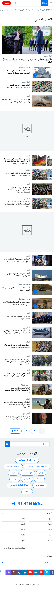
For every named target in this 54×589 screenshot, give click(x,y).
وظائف (27, 491)
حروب (13, 472)
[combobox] (27, 444)
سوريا (39, 479)
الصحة (23, 529)
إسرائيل (27, 479)
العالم (28, 170)
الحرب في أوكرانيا (13, 466)
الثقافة (23, 535)
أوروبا (50, 518)
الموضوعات (48, 512)
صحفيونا (49, 546)
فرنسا (15, 479)
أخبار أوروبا (48, 56)
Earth (23, 524)
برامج (23, 540)
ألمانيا (28, 96)
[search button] (7, 444)
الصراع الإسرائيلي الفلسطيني (23, 9)
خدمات (49, 556)
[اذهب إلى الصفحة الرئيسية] (44, 3)
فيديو (50, 540)
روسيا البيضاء (25, 385)
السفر (50, 535)
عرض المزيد (48, 563)
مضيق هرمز (40, 485)
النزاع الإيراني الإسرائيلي (43, 9)
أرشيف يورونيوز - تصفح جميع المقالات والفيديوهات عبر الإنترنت (14, 547)
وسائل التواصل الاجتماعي (19, 485)
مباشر (6, 3)
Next (16, 431)
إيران (41, 472)
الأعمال (49, 524)
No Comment (24, 68)
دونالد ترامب (27, 472)
